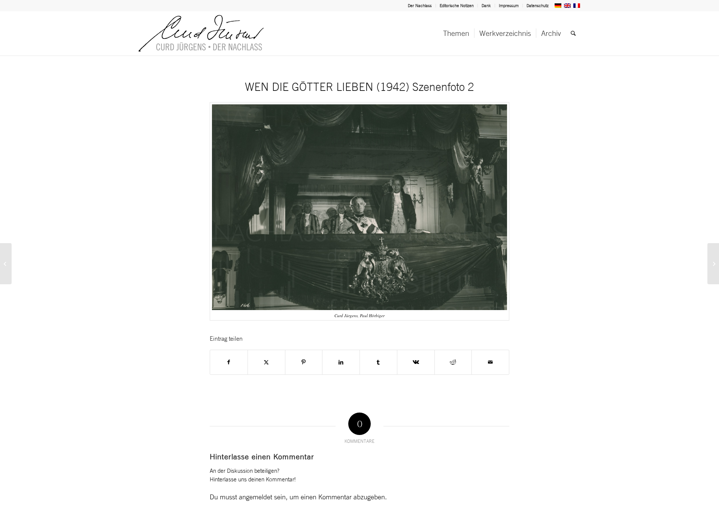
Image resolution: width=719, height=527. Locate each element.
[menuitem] (420, 5)
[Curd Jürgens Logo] (201, 33)
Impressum (509, 5)
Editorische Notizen (457, 5)
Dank (486, 5)
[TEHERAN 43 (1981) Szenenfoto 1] (6, 263)
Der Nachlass (420, 5)
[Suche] (573, 33)
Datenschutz (538, 5)
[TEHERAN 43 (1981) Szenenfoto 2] (713, 263)
